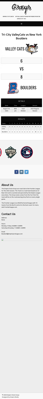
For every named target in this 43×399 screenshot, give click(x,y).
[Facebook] (16, 172)
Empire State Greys (8, 16)
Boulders (5, 132)
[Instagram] (22, 172)
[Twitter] (26, 172)
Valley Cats (4, 127)
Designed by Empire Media (10, 397)
